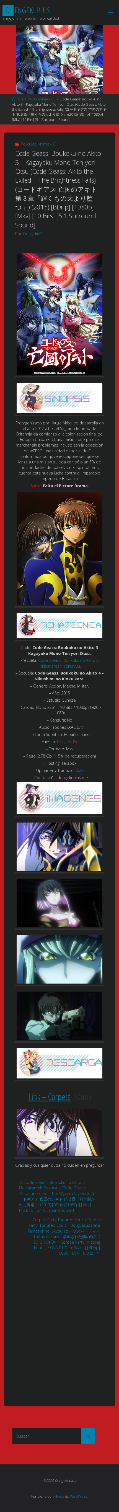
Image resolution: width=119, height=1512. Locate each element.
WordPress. (78, 1496)
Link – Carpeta (49, 1096)
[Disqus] (59, 1327)
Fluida (59, 1496)
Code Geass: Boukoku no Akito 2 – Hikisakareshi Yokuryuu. (70, 663)
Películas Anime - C (37, 99)
